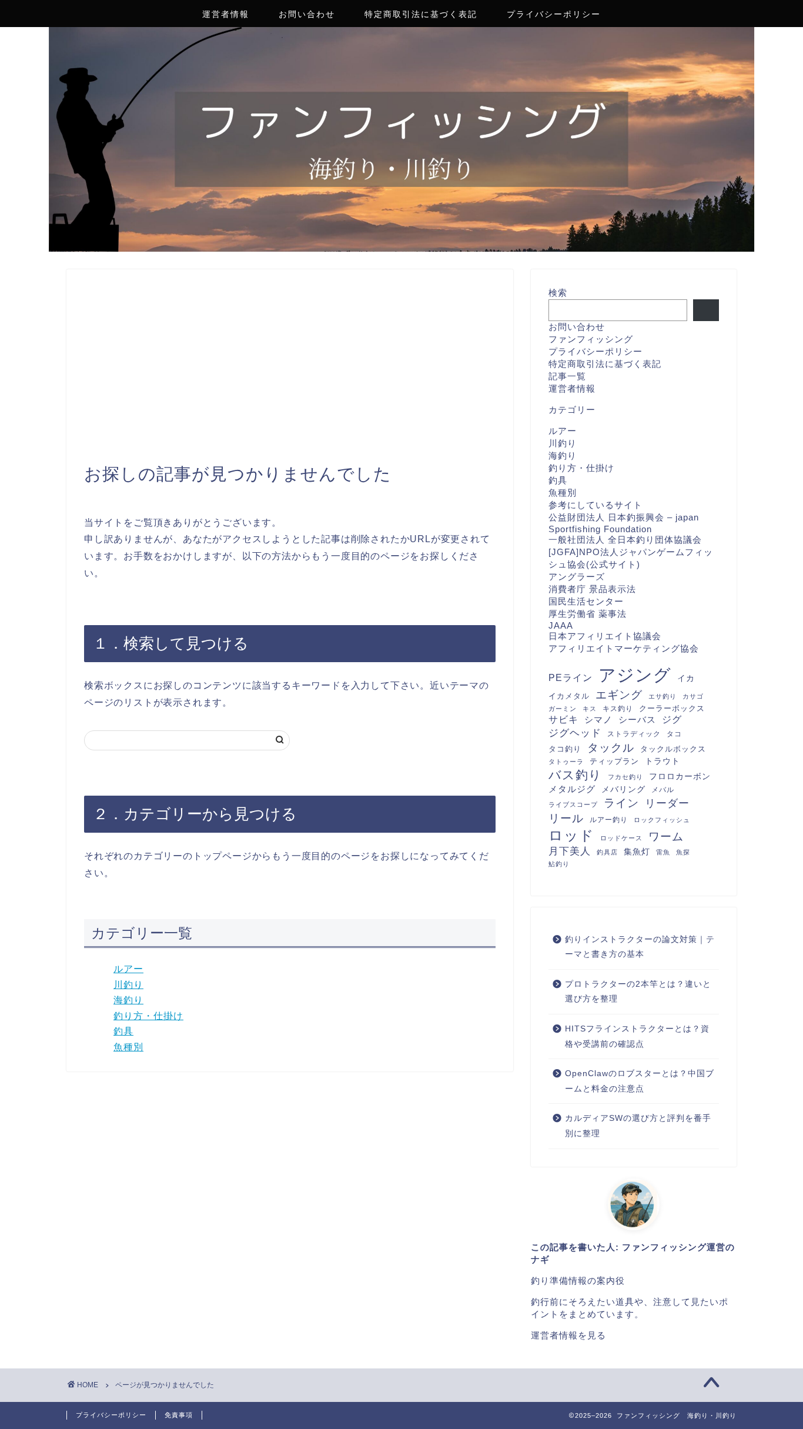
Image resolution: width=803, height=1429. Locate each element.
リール (566, 818)
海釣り (128, 1000)
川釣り (128, 985)
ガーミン (562, 708)
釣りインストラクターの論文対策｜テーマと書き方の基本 (640, 947)
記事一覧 (567, 376)
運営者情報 (225, 14)
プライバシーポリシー (554, 14)
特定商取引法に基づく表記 (420, 14)
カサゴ (693, 696)
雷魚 (663, 852)
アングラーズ (576, 577)
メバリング (623, 789)
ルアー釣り (609, 820)
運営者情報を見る (568, 1335)
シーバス (637, 719)
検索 (557, 293)
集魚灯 (637, 851)
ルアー (128, 969)
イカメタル (569, 696)
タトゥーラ (566, 761)
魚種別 (128, 1047)
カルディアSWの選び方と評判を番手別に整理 (638, 1126)
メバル (662, 790)
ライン (621, 803)
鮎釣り (559, 863)
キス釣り (618, 709)
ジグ (672, 719)
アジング (634, 675)
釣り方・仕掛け (148, 1016)
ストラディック (634, 734)
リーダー (667, 803)
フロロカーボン (680, 776)
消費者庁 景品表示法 (592, 589)
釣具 (123, 1031)
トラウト (662, 761)
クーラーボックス (672, 708)
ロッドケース (621, 838)
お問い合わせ (307, 14)
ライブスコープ (573, 804)
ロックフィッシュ (662, 819)
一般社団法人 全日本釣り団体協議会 (625, 540)
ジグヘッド (574, 733)
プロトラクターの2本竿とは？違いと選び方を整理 (638, 992)
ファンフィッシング (590, 339)
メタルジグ (571, 789)
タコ (674, 734)
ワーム (666, 836)
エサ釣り (662, 696)
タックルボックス (673, 748)
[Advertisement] (290, 375)
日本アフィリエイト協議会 (604, 636)
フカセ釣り (625, 776)
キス (590, 708)
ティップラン (614, 761)
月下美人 (569, 851)
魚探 (683, 852)
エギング (619, 695)
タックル (610, 747)
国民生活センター (586, 601)
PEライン (570, 678)
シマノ (598, 719)
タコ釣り (564, 748)
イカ (686, 678)
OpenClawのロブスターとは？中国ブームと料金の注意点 (639, 1081)
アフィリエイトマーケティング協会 (623, 648)
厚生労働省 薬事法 (587, 614)
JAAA (560, 625)
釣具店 (607, 852)
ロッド (571, 835)
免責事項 (179, 1414)
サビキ (563, 719)
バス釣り (575, 775)
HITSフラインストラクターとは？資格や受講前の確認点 (637, 1036)
